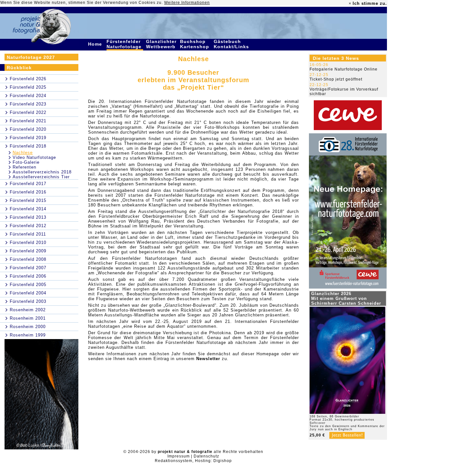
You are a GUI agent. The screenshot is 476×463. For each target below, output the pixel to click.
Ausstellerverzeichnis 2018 (42, 172)
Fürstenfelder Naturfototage (125, 44)
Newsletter (208, 358)
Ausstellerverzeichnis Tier (41, 176)
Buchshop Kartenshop (195, 44)
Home (96, 44)
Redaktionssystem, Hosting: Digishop (193, 460)
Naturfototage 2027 (31, 57)
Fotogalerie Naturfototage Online (344, 69)
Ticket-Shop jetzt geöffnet (336, 79)
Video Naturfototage (34, 157)
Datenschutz (206, 456)
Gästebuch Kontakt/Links (232, 44)
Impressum (178, 456)
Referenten (24, 167)
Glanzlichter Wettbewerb (161, 44)
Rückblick (19, 67)
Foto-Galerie (26, 162)
